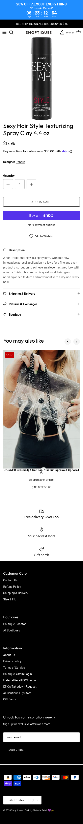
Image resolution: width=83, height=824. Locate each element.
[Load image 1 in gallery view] (41, 78)
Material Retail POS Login (19, 680)
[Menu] (4, 32)
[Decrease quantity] (8, 184)
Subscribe (16, 749)
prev (67, 341)
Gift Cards (9, 699)
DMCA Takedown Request (19, 686)
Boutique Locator (14, 624)
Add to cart (41, 201)
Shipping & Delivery (15, 593)
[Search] (13, 32)
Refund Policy (12, 586)
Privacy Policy (12, 661)
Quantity (9, 175)
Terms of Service (14, 667)
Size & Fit (9, 599)
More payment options (41, 224)
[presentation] (41, 480)
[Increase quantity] (31, 184)
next (76, 341)
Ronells (20, 162)
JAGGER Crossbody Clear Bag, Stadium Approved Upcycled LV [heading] (41, 471)
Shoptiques (17, 810)
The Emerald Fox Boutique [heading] (41, 479)
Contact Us (10, 580)
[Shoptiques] (39, 32)
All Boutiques (11, 630)
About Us (9, 655)
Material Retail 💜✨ (43, 810)
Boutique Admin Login (17, 674)
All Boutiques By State (17, 693)
